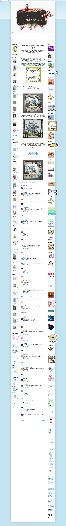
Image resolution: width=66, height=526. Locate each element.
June (50, 432)
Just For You (52, 493)
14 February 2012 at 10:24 (26, 211)
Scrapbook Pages (51, 502)
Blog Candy (49, 482)
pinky (24, 186)
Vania (13, 128)
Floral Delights (24, 59)
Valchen (24, 330)
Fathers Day (49, 488)
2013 (49, 429)
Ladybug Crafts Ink (34, 182)
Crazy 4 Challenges (14, 395)
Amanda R (24, 384)
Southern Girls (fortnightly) (15, 384)
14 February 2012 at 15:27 (26, 235)
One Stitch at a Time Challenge (15, 405)
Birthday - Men (51, 477)
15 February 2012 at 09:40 (26, 298)
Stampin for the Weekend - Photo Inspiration (33, 155)
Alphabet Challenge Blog (15, 388)
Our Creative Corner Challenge (15, 398)
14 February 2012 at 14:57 (26, 228)
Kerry (24, 192)
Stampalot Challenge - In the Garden (33, 153)
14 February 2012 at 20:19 (26, 272)
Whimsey (24, 220)
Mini (53, 497)
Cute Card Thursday (14, 379)
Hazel (24, 325)
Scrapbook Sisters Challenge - (51, 467)
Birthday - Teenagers (51, 481)
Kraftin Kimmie (15, 396)
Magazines (51, 497)
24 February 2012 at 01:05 (26, 387)
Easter (48, 487)
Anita (13, 220)
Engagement (52, 487)
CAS (53, 483)
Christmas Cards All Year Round (15, 346)
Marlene (14, 85)
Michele (14, 283)
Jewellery (51, 492)
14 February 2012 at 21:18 (26, 284)
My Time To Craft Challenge (15, 359)
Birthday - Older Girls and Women (27, 182)
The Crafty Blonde (25, 280)
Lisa (13, 189)
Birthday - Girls (51, 476)
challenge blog (41, 65)
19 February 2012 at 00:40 (26, 370)
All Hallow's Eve (17, 307)
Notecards (52, 500)
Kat (13, 182)
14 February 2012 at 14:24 (26, 223)
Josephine (14, 65)
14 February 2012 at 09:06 (26, 189)
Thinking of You (50, 504)
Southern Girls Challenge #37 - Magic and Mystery (51, 464)
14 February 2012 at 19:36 (26, 264)
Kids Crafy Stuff (51, 494)
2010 (49, 471)
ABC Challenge (15, 367)
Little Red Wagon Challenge (15, 373)
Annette (14, 154)
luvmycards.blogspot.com (26, 367)
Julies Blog (14, 234)
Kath (13, 297)
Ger (23, 305)
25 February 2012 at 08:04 (26, 394)
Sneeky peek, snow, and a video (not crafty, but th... (51, 459)
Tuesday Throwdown (14, 363)
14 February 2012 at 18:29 (26, 259)
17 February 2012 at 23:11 (26, 358)
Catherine (24, 257)
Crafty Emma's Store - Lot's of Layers (33, 154)
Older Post (43, 420)
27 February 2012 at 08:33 (26, 403)
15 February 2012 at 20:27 (26, 334)
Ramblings (49, 501)
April (50, 433)
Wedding (49, 507)
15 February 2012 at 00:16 (26, 292)
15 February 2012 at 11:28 (26, 308)
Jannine (24, 300)
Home (13, 32)
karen (24, 343)
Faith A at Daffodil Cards (26, 262)
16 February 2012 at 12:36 (26, 340)
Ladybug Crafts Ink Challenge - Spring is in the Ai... (51, 451)
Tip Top (24, 378)
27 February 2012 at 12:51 (26, 410)
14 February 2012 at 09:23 (26, 195)
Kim (13, 93)
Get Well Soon (52, 489)
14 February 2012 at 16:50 (26, 248)
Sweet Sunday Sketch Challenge (15, 407)
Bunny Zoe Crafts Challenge (15, 344)
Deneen (14, 167)
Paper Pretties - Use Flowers (33, 151)
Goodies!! (50, 461)
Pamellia (14, 113)
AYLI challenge (17, 163)
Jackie (14, 134)
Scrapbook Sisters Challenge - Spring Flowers (51, 438)
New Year (50, 499)
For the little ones (17, 102)
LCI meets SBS (51, 442)
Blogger (37, 519)
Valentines (52, 506)
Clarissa (14, 204)
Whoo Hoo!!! (50, 453)
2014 (49, 428)
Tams (13, 318)
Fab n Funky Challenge (14, 371)
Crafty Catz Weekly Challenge (15, 390)
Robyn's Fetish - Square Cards (33, 152)
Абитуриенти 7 (17, 130)
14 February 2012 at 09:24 (26, 200)
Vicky (13, 174)
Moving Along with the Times (15, 382)
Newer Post (22, 420)
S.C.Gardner (25, 354)
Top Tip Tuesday (51, 505)
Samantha (14, 210)
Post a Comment (24, 418)
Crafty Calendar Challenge (15, 347)
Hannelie (24, 311)
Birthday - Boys (51, 475)
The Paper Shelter (15, 375)
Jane (24, 244)
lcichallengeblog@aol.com (33, 87)
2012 (49, 430)
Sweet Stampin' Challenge (15, 399)
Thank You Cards (17, 67)
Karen (24, 317)
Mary (13, 247)
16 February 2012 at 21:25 (26, 346)
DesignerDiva (25, 207)
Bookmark (52, 482)
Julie (13, 121)
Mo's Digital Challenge (14, 380)
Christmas (50, 485)
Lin (13, 106)
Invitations (49, 492)
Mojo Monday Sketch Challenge (15, 353)
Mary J (24, 202)
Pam (13, 240)
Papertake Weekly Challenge (15, 361)
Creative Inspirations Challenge (14, 369)
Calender (49, 483)
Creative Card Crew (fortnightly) (15, 358)
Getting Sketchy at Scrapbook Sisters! (51, 448)
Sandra (14, 254)
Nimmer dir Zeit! (17, 206)
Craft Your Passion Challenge (15, 352)
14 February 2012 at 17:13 (26, 254)
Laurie (13, 264)
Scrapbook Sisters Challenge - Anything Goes (51, 456)
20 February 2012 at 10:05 (26, 381)
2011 (49, 470)
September (50, 431)
